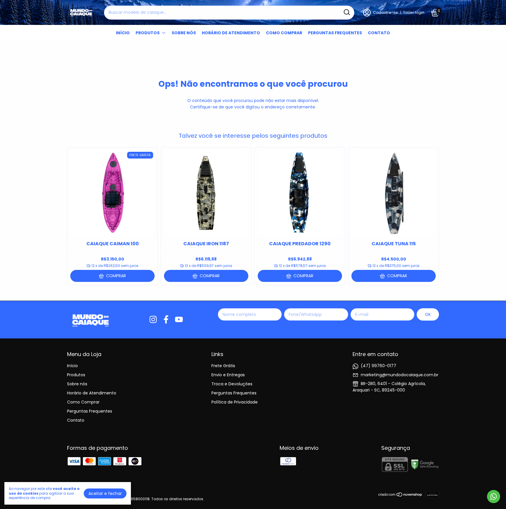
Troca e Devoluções (231, 384)
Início (123, 33)
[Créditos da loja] (431, 494)
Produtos (148, 33)
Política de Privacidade (234, 402)
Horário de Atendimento (231, 33)
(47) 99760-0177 (378, 366)
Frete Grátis (223, 366)
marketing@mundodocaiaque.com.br (399, 375)
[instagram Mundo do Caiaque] (153, 320)
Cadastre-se (385, 12)
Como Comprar (284, 33)
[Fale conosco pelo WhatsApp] (493, 496)
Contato (379, 33)
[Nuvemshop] (400, 495)
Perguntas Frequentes (335, 33)
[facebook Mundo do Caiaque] (166, 320)
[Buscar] (346, 12)
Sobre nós (184, 33)
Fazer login (414, 12)
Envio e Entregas (228, 375)
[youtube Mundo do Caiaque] (178, 320)
